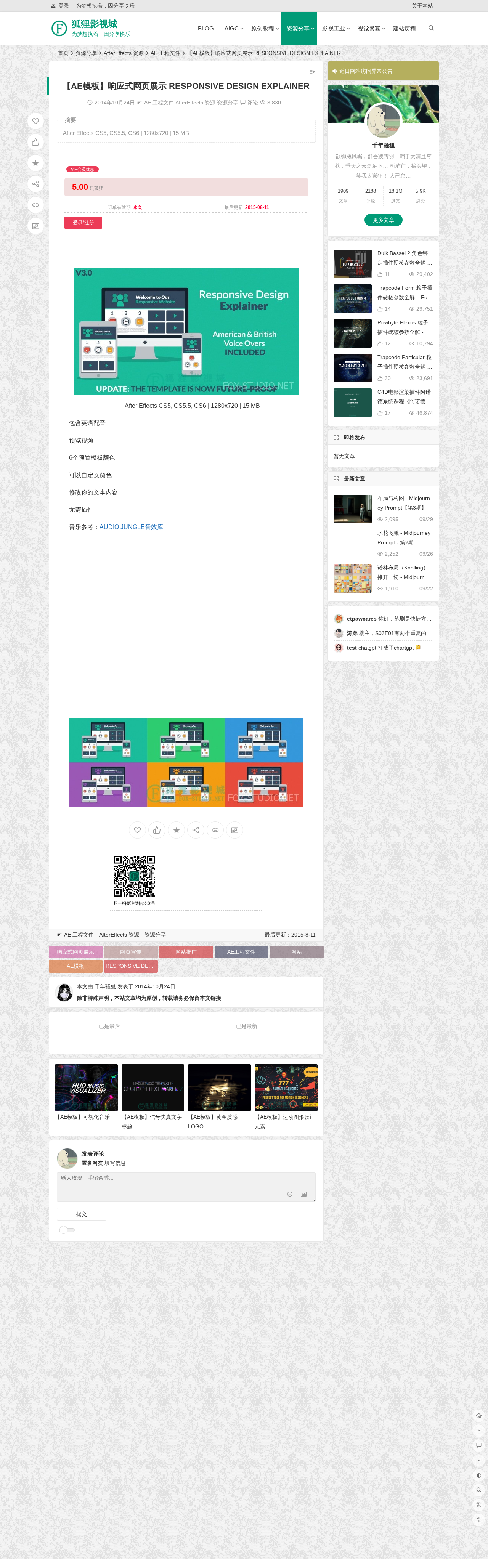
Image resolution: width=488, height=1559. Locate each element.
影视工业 (333, 28)
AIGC (232, 28)
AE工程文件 (241, 952)
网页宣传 (130, 952)
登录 (63, 6)
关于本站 (422, 6)
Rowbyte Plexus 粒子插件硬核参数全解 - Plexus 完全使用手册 (405, 332)
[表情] (290, 1195)
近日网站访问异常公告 (366, 71)
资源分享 (298, 28)
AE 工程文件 (165, 53)
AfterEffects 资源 (124, 53)
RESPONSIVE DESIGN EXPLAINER (132, 966)
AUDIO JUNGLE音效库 (131, 527)
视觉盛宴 (369, 28)
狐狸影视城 (94, 24)
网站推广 (186, 952)
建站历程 (404, 28)
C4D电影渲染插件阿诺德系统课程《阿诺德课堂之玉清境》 (404, 401)
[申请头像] (308, 1156)
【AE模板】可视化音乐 (82, 1117)
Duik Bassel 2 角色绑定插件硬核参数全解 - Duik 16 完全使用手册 (403, 262)
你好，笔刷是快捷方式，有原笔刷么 (405, 619)
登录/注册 (83, 222)
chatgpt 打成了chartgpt (381, 648)
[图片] (303, 1195)
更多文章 (383, 220)
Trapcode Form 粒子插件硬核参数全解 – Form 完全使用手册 (404, 297)
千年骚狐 (105, 986)
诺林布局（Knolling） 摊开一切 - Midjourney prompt (403, 577)
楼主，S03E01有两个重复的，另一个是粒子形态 (410, 633)
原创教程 (262, 28)
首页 (63, 53)
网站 (296, 952)
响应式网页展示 (75, 952)
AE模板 (75, 966)
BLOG (206, 28)
